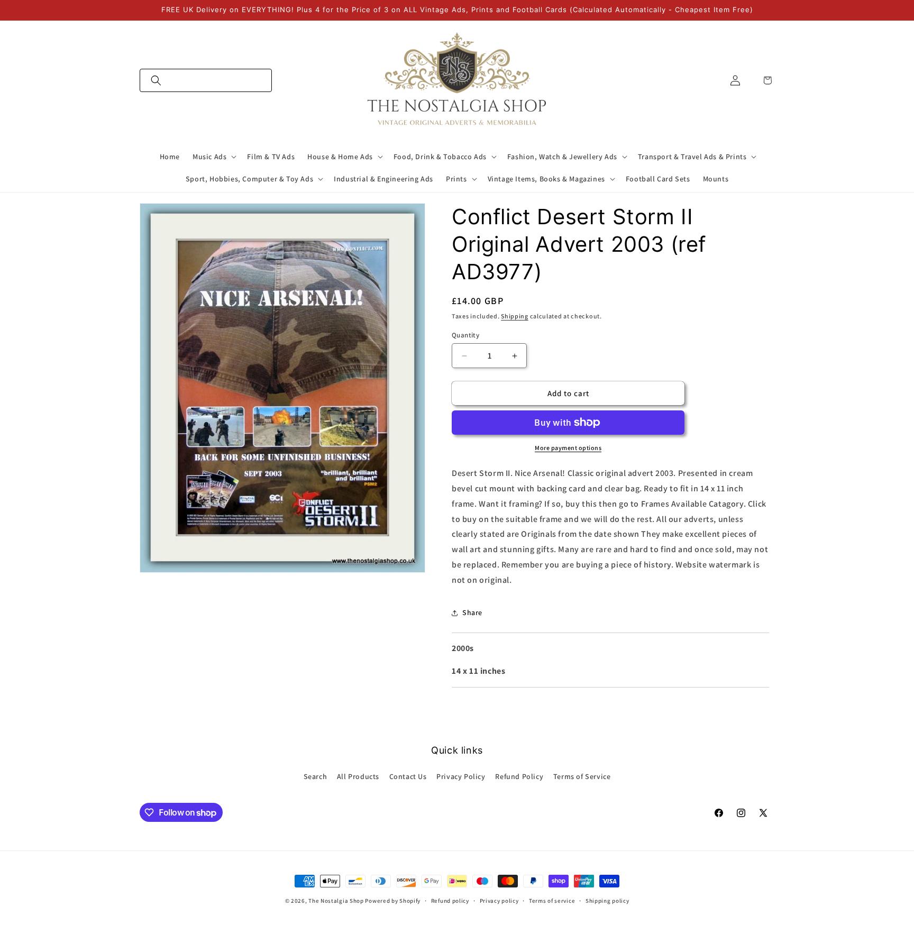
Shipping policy (607, 900)
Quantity (465, 335)
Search (315, 776)
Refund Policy (519, 776)
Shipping (514, 316)
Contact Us (408, 776)
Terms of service (552, 900)
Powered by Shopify (393, 900)
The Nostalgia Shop (336, 900)
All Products (358, 776)
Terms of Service (582, 776)
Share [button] (472, 612)
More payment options (568, 448)
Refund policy (450, 900)
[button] (206, 80)
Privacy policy (499, 900)
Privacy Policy (460, 776)
